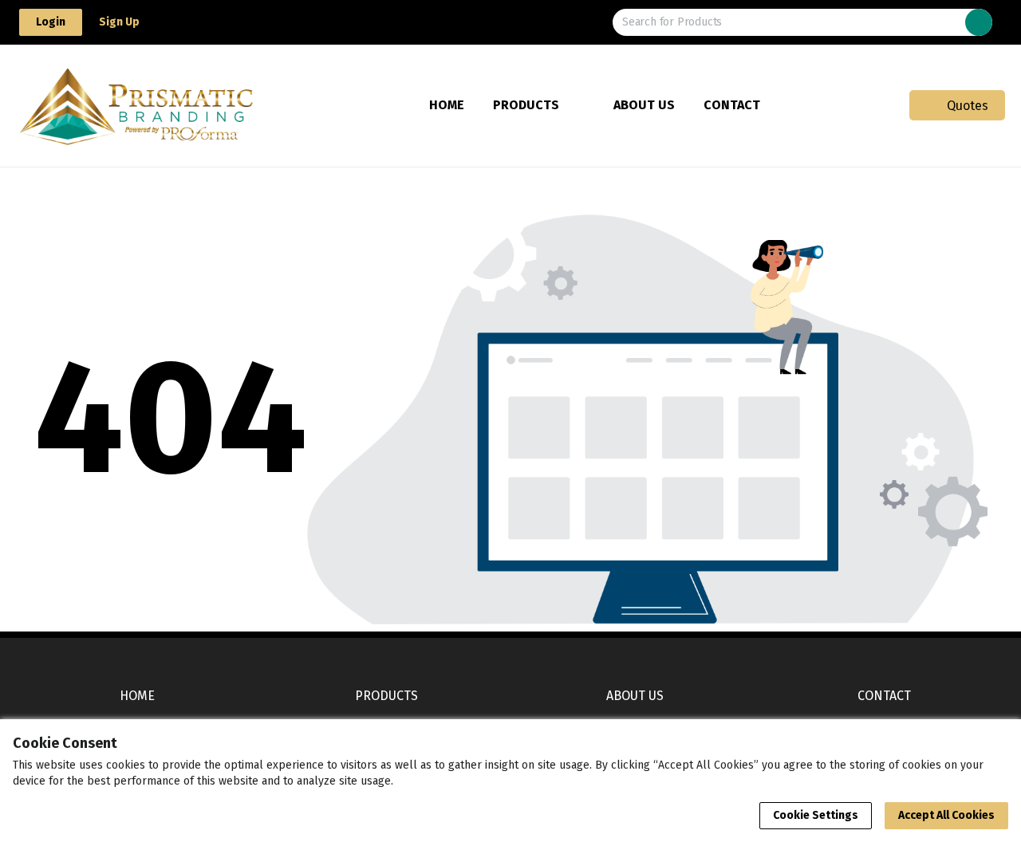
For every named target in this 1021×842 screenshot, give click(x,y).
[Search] (978, 22)
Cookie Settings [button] (815, 815)
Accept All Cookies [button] (946, 815)
